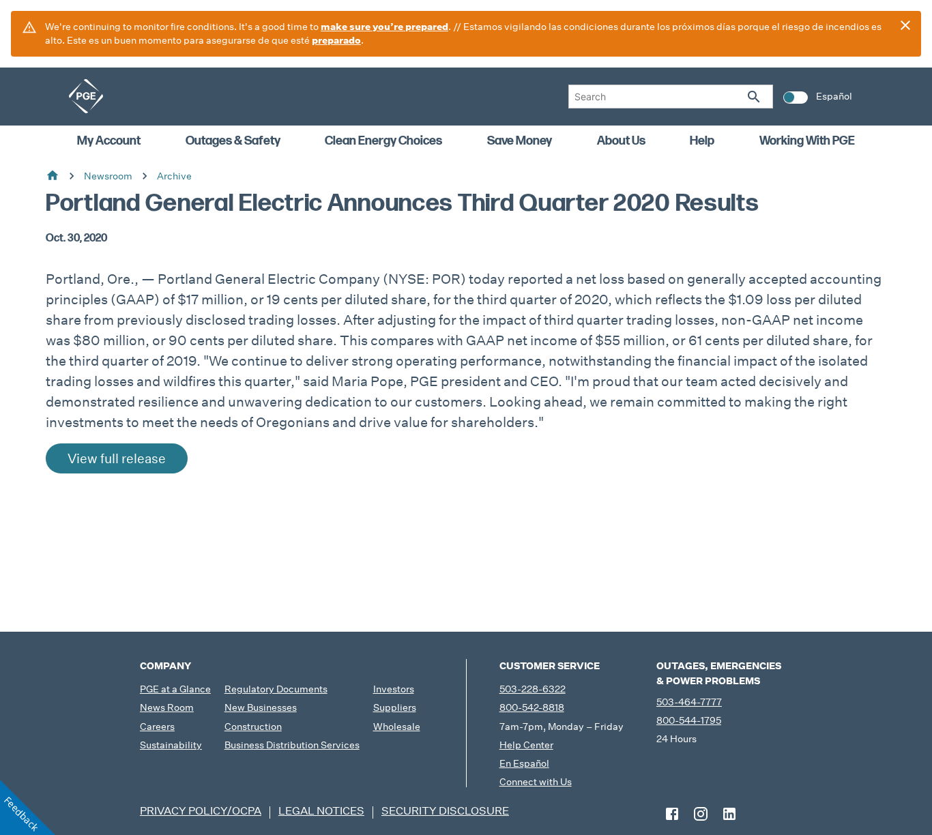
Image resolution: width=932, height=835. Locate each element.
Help (702, 141)
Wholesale (396, 726)
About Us (621, 141)
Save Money (519, 141)
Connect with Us (535, 782)
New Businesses (260, 707)
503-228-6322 (532, 689)
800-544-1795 (688, 720)
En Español (524, 763)
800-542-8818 (531, 707)
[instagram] (700, 814)
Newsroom (108, 176)
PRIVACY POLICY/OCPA (200, 810)
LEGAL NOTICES (321, 810)
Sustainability (171, 745)
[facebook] (672, 814)
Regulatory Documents (275, 689)
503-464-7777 (689, 702)
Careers (157, 726)
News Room (167, 707)
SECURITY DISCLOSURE (445, 810)
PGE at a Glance (175, 689)
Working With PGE (807, 141)
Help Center (526, 745)
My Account (109, 141)
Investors (393, 689)
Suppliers (394, 707)
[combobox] (670, 96)
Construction (253, 726)
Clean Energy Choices (383, 141)
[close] (905, 25)
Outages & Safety (233, 141)
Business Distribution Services (292, 745)
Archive (174, 176)
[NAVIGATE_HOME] (86, 96)
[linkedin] (729, 814)
